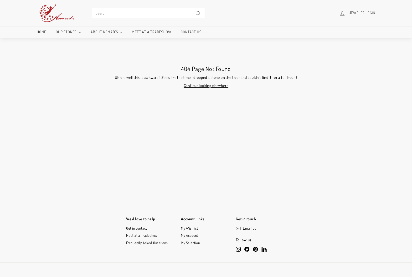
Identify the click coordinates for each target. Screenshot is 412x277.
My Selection (190, 243)
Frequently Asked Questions (147, 243)
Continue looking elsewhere (206, 85)
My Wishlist (189, 228)
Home (41, 32)
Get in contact (136, 228)
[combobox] (148, 13)
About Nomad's (105, 32)
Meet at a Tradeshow (151, 32)
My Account (189, 235)
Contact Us (191, 32)
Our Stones (66, 32)
